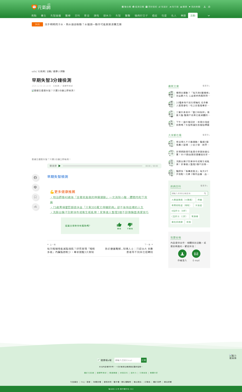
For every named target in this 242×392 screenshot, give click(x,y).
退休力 (107, 15)
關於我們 (157, 382)
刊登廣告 (74, 382)
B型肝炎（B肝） (180, 210)
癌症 (154, 15)
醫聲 (127, 15)
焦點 (34, 15)
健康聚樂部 (102, 373)
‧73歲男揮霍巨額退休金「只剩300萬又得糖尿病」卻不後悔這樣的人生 (97, 207)
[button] (209, 15)
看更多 (206, 86)
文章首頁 (143, 373)
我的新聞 (195, 6)
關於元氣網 (89, 373)
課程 (96, 15)
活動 (193, 15)
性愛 (164, 15)
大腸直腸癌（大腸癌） (183, 199)
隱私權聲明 (126, 382)
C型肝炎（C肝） (180, 216)
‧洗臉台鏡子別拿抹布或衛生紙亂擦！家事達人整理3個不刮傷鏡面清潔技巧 (99, 212)
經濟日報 (139, 6)
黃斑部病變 (177, 221)
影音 (87, 15)
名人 (173, 15)
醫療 (68, 15)
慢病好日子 (141, 15)
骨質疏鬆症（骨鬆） (182, 205)
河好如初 (152, 6)
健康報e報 (106, 360)
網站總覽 (168, 382)
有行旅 (175, 6)
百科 (77, 15)
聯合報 (127, 6)
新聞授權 (97, 382)
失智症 (198, 205)
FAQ (83, 382)
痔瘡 (200, 199)
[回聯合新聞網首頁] (34, 7)
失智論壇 (55, 15)
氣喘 (188, 221)
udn (34, 71)
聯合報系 (138, 382)
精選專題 (113, 373)
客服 (88, 382)
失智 (118, 15)
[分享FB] (35, 177)
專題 (183, 15)
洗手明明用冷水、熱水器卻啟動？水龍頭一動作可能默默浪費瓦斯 (83, 24)
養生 (43, 15)
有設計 (164, 6)
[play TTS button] (59, 166)
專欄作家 (154, 373)
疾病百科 (124, 373)
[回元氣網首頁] (44, 6)
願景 (184, 6)
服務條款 (108, 382)
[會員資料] (204, 7)
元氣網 (41, 71)
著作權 (116, 382)
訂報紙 (147, 382)
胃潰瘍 (194, 216)
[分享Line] (35, 187)
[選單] (209, 7)
